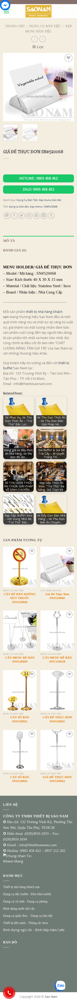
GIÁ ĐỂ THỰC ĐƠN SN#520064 (57, 779)
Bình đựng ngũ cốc (17, 930)
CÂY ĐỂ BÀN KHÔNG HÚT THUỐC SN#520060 (20, 598)
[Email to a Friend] (29, 215)
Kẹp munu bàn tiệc (50, 200)
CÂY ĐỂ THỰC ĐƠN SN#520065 (57, 719)
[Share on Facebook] (14, 215)
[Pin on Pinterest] (36, 215)
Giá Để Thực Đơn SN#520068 (57, 596)
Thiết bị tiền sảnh (14, 923)
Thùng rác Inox (38, 923)
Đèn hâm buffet (41, 894)
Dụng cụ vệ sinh (13, 901)
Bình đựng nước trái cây (19, 908)
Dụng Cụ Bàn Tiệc (45, 26)
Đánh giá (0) (14, 250)
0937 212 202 (55, 851)
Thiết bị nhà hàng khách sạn (21, 887)
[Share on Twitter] (21, 215)
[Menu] (6, 11)
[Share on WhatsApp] (6, 215)
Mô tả (9, 241)
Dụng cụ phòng (37, 901)
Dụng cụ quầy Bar (15, 915)
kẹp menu (36, 206)
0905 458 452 (31, 851)
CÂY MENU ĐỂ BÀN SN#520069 (19, 659)
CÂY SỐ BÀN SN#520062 (19, 779)
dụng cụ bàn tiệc (19, 206)
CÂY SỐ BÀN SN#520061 (19, 719)
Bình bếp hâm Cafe (49, 930)
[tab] (38, 240)
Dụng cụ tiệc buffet (15, 894)
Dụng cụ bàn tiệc (42, 915)
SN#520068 (50, 206)
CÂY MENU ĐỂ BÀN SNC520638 (57, 659)
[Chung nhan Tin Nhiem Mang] (18, 858)
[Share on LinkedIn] (43, 215)
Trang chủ (15, 26)
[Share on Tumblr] (51, 215)
